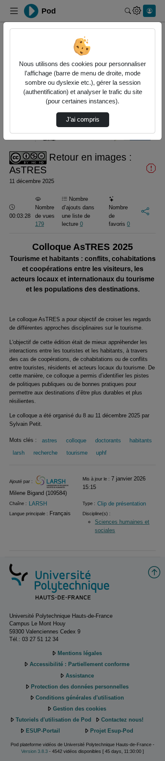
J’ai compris (82, 119)
